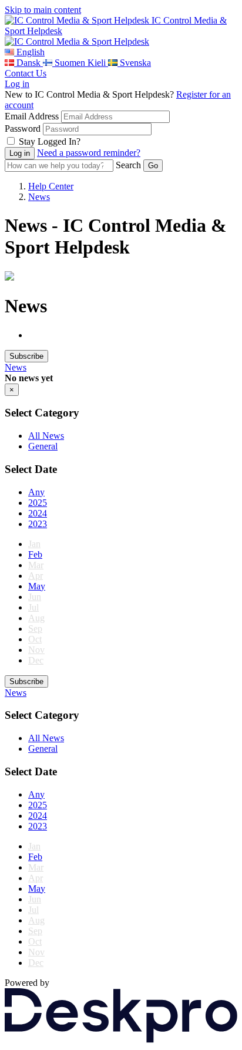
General (43, 446)
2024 (37, 513)
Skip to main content (43, 10)
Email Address (32, 116)
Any (36, 492)
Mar (35, 565)
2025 (37, 503)
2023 (37, 524)
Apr (35, 576)
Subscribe (26, 356)
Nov (36, 650)
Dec (35, 660)
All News (46, 436)
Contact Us (25, 73)
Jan (34, 544)
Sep (35, 629)
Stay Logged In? (49, 141)
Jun (34, 597)
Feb (35, 554)
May (36, 586)
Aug (36, 618)
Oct (35, 639)
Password (23, 129)
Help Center (50, 186)
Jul (33, 607)
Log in (17, 84)
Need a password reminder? (88, 153)
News (39, 197)
